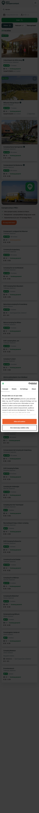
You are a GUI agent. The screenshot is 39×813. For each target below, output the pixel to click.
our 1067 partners (14, 398)
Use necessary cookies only (19, 427)
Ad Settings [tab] (24, 389)
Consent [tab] (5, 389)
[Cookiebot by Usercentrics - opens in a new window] (28, 383)
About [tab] (34, 389)
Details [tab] (14, 389)
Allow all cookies (19, 421)
